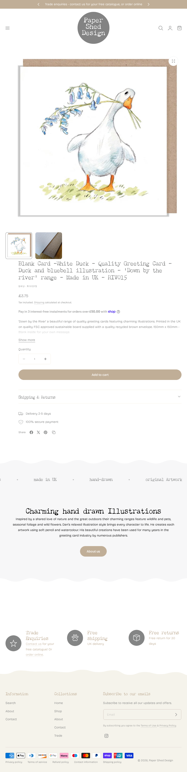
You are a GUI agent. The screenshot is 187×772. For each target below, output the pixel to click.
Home (58, 703)
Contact (11, 719)
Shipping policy (112, 762)
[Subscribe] (176, 714)
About (9, 711)
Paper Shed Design (161, 760)
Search (10, 703)
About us (93, 551)
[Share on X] (38, 432)
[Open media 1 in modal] (173, 61)
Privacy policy (13, 762)
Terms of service (37, 762)
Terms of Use (149, 725)
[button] (7, 28)
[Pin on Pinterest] (45, 432)
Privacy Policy (167, 725)
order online (34, 655)
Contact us (34, 644)
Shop (58, 711)
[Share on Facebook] (31, 432)
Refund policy (60, 762)
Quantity (24, 349)
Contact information (86, 762)
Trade (58, 736)
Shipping (39, 302)
